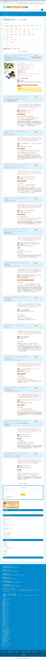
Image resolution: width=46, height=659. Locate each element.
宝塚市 (19, 34)
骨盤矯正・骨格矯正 (6, 533)
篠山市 (7, 31)
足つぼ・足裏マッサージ (7, 528)
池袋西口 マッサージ (6, 603)
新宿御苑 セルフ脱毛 (6, 637)
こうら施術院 (7, 299)
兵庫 (7, 23)
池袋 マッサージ (5, 601)
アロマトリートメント (19, 12)
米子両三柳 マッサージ (6, 612)
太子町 (7, 34)
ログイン (27, 3)
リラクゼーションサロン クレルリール (14, 167)
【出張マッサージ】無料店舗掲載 (7, 651)
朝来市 (19, 25)
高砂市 (11, 34)
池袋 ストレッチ (6, 644)
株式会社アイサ (5, 641)
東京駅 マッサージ (6, 621)
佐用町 (11, 31)
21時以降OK (5, 545)
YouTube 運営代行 (6, 631)
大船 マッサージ (5, 611)
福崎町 (15, 39)
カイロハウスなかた (9, 133)
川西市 (33, 29)
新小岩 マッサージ (6, 617)
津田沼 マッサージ (6, 618)
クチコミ (19, 78)
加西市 (12, 29)
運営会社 (23, 655)
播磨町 (7, 39)
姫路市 (11, 39)
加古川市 (7, 29)
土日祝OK (5, 542)
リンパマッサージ (35, 12)
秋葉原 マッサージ (6, 606)
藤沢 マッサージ (5, 625)
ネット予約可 (5, 549)
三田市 (15, 31)
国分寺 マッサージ (6, 615)
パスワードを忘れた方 (9, 496)
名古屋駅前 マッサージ (6, 620)
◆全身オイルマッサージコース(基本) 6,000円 (27, 89)
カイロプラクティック (14, 14)
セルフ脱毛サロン (6, 636)
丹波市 (29, 34)
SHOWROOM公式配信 (6, 633)
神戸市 (37, 29)
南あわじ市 (12, 42)
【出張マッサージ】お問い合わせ (37, 3)
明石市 (11, 25)
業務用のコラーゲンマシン (7, 639)
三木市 (7, 42)
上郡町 (24, 29)
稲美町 (12, 26)
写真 (25, 78)
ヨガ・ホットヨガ (6, 531)
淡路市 (32, 25)
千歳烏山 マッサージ (6, 616)
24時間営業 (5, 551)
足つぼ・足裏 (5, 590)
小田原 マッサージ (6, 608)
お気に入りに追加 (36, 57)
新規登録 (21, 3)
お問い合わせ (34, 651)
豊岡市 (33, 34)
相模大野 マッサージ (6, 622)
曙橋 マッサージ (5, 613)
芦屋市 (24, 25)
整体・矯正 (6, 14)
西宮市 (7, 37)
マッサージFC (5, 626)
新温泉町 (24, 31)
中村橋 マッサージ (6, 609)
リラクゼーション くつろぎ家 (11, 455)
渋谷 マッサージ (5, 602)
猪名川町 (7, 26)
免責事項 (28, 651)
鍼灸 (4, 521)
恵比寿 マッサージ (6, 610)
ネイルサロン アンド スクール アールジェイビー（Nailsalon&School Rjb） (16, 99)
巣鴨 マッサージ (5, 614)
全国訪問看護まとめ (6, 635)
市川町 (40, 25)
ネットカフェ (5, 642)
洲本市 (29, 31)
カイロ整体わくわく (9, 390)
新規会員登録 (8, 497)
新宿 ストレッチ (6, 645)
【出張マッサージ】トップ (8, 12)
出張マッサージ (5, 628)
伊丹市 (36, 25)
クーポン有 (5, 553)
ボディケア (5, 530)
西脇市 (11, 37)
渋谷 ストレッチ (6, 646)
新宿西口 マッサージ (6, 605)
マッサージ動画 (5, 634)
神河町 (20, 29)
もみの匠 (4, 600)
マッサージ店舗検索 (6, 627)
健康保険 (4, 554)
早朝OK (4, 544)
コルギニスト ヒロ (9, 359)
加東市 (16, 29)
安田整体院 (7, 265)
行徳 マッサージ (5, 623)
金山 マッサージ (5, 619)
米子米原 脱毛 (5, 638)
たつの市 (24, 34)
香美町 (29, 29)
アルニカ (6, 326)
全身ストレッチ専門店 (6, 643)
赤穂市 (15, 25)
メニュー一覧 (38, 91)
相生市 (7, 25)
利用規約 (23, 651)
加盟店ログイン (17, 651)
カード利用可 (20, 595)
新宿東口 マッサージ (6, 604)
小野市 (16, 26)
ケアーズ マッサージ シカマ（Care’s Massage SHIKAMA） (16, 423)
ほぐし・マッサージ (6, 517)
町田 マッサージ (5, 607)
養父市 (7, 45)
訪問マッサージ (27, 12)
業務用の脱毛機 (5, 640)
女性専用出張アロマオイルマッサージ (13, 57)
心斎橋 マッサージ (6, 624)
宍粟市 (19, 31)
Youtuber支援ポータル (6, 632)
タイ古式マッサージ (6, 537)
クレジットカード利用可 (7, 547)
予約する (36, 55)
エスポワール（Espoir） (10, 200)
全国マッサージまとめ (6, 629)
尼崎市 (28, 25)
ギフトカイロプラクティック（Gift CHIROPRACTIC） (13, 232)
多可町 (15, 34)
